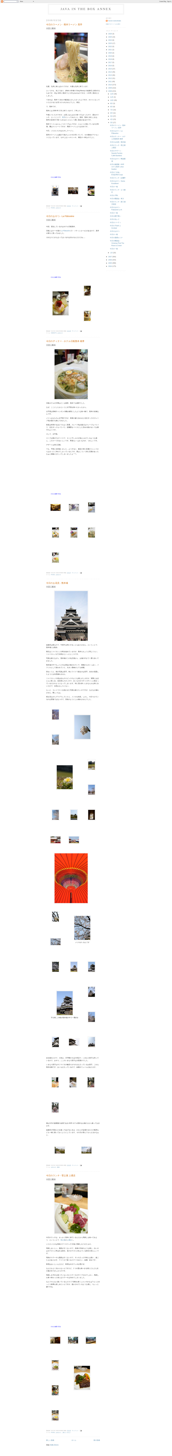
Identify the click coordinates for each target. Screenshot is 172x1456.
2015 (110, 69)
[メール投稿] (80, 206)
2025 (110, 37)
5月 (111, 116)
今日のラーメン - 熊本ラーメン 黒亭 (64, 24)
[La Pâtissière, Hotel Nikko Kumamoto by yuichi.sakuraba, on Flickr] (60, 315)
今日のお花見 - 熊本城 (57, 583)
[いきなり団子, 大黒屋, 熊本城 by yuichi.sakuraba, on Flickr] (55, 1087)
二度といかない (66, 1432)
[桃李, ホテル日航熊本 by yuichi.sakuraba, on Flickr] (55, 511)
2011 (110, 81)
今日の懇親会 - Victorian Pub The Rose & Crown (117, 243)
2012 (110, 78)
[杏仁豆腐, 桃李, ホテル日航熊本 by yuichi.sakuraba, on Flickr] (55, 562)
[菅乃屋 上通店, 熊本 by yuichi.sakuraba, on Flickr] (55, 1343)
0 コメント (75, 206)
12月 (112, 94)
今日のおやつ (114, 231)
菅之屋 (63, 1240)
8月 (111, 106)
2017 (110, 62)
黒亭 (63, 117)
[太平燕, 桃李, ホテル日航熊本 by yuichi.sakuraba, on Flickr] (71, 399)
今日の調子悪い (115, 216)
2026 (110, 34)
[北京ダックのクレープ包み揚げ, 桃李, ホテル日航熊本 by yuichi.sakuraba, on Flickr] (74, 537)
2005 (110, 263)
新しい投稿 (50, 1440)
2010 (110, 85)
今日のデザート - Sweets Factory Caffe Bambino (116, 153)
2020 (110, 53)
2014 (110, 72)
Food (53, 208)
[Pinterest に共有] (55, 28)
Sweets (54, 333)
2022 (110, 46)
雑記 (58, 1167)
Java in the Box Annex (86, 9)
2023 (110, 43)
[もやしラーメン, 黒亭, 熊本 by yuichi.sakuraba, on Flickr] (71, 82)
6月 (111, 113)
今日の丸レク (114, 219)
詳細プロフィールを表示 (113, 24)
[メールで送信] (47, 28)
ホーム (73, 1440)
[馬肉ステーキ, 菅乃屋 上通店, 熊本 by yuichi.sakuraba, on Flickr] (82, 1390)
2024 (110, 40)
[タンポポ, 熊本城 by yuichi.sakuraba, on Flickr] (64, 789)
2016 (110, 65)
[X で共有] (51, 28)
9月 (111, 103)
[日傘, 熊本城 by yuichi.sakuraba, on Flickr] (71, 903)
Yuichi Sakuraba (114, 21)
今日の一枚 (114, 186)
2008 (110, 91)
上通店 (69, 1240)
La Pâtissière (65, 231)
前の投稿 (97, 1440)
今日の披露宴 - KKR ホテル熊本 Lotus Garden (117, 167)
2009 (110, 88)
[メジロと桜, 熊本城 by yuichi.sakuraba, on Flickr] (82, 940)
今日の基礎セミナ (116, 237)
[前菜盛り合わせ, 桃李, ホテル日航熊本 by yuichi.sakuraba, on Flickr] (55, 537)
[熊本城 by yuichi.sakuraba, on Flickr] (71, 641)
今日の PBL (114, 195)
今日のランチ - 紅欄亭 (118, 178)
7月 (111, 110)
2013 (110, 75)
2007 (110, 257)
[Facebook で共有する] (53, 28)
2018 (110, 59)
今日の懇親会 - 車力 (117, 198)
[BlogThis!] (49, 28)
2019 (110, 56)
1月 (111, 253)
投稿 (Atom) (54, 1445)
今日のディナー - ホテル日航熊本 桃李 (65, 341)
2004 (110, 266)
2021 (110, 50)
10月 (112, 100)
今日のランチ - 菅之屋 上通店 (60, 1175)
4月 (111, 119)
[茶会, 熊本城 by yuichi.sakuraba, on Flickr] (55, 843)
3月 (111, 122)
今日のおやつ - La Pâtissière (60, 216)
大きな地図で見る (56, 177)
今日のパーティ (115, 222)
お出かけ (58, 208)
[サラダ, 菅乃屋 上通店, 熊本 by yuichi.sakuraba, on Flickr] (55, 1395)
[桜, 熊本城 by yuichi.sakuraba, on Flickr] (55, 719)
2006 (110, 260)
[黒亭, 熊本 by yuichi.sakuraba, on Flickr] (55, 196)
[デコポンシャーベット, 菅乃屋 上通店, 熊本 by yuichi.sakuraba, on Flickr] (55, 1420)
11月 (112, 97)
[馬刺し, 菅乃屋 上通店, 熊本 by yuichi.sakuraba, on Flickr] (71, 1233)
